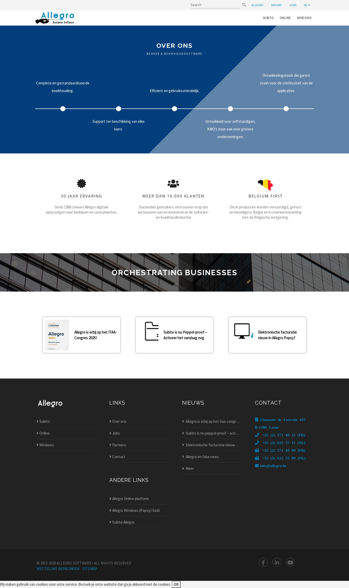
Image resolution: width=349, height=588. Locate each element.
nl (306, 5)
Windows (304, 18)
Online (285, 18)
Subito (268, 18)
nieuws (276, 5)
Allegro (257, 5)
